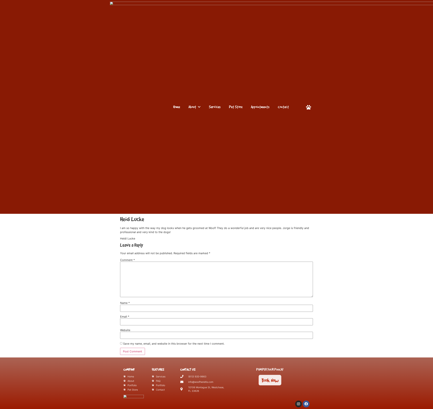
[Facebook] (306, 404)
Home (176, 107)
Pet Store (235, 107)
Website (125, 330)
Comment (127, 260)
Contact (283, 107)
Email (124, 316)
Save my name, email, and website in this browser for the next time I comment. (173, 343)
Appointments (260, 107)
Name (125, 303)
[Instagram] (298, 404)
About (192, 107)
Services (215, 107)
